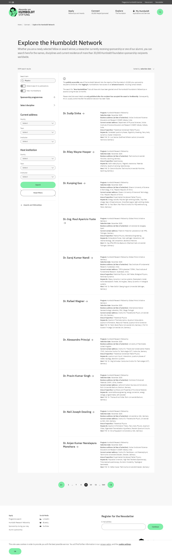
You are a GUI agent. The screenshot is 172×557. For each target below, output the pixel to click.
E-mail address (106, 522)
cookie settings (125, 544)
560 (103, 485)
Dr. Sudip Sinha (72, 113)
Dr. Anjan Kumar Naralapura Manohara (80, 444)
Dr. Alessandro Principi (77, 339)
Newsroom (149, 2)
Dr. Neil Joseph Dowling (77, 412)
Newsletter (159, 2)
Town (22, 128)
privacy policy (105, 544)
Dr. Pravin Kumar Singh (77, 376)
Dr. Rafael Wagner (74, 301)
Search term (24, 76)
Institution (23, 137)
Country (23, 119)
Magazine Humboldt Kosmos (132, 2)
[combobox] (38, 123)
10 (91, 485)
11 (96, 485)
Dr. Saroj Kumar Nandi (76, 257)
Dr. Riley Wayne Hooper (77, 152)
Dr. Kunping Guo (73, 183)
